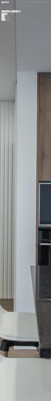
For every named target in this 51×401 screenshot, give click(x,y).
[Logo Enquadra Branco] (7, 1)
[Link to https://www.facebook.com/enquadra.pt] (48, 2)
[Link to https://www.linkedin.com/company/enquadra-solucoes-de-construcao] (44, 2)
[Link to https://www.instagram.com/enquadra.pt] (46, 2)
